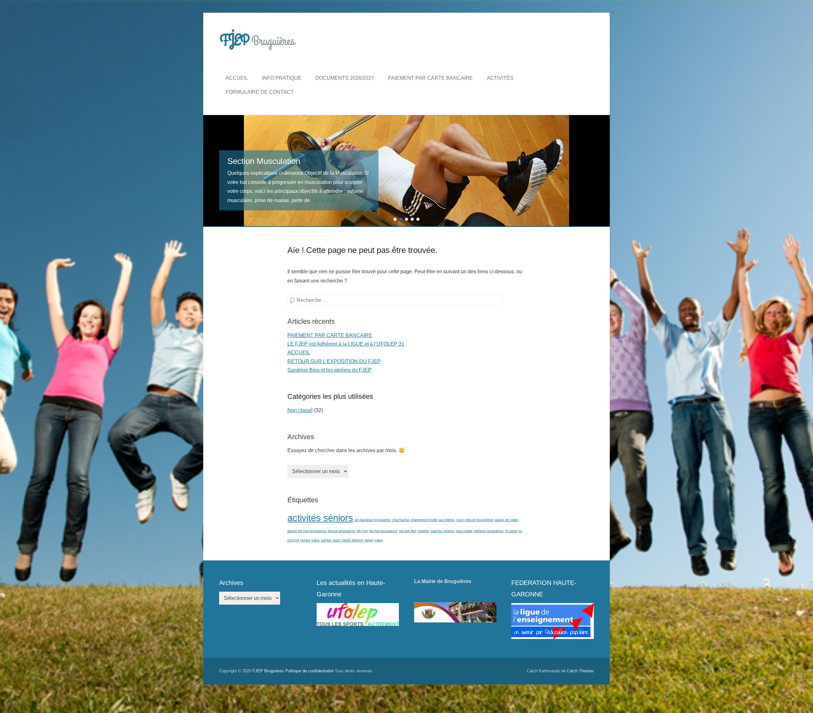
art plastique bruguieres (372, 520)
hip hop (362, 531)
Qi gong (511, 531)
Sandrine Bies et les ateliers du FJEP (329, 370)
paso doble (464, 531)
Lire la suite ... (326, 200)
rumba (305, 540)
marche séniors (442, 531)
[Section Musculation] (406, 170)
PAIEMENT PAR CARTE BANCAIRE (430, 78)
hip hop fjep (407, 531)
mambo (423, 531)
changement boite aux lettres (432, 520)
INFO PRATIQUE (281, 78)
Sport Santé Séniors (348, 540)
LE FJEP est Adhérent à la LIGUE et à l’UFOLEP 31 (345, 344)
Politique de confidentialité (309, 671)
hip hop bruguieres (383, 531)
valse (378, 540)
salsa (315, 540)
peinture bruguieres (489, 531)
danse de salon (506, 520)
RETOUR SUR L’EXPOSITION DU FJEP (334, 361)
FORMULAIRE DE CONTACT (259, 92)
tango (369, 540)
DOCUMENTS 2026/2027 (344, 78)
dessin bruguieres (341, 531)
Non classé (300, 410)
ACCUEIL (236, 78)
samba (326, 540)
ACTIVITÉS (500, 78)
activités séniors (320, 518)
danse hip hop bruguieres (306, 531)
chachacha (400, 520)
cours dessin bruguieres (475, 520)
